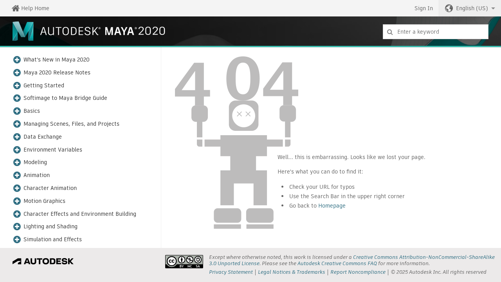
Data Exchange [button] (42, 137)
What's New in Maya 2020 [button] (56, 59)
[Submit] (390, 32)
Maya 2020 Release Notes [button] (56, 72)
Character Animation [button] (50, 188)
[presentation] (184, 261)
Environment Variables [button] (52, 149)
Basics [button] (31, 111)
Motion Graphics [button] (44, 201)
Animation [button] (36, 175)
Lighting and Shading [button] (50, 226)
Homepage (332, 206)
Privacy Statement (231, 272)
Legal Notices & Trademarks (291, 272)
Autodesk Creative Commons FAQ (337, 263)
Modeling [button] (35, 162)
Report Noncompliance (358, 272)
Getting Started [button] (43, 85)
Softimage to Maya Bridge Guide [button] (65, 98)
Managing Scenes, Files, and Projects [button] (71, 124)
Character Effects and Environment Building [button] (79, 214)
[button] (470, 8)
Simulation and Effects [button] (52, 239)
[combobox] (435, 31)
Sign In (423, 8)
